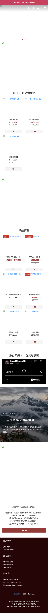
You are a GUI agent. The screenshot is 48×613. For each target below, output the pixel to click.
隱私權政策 (17, 594)
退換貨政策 (7, 567)
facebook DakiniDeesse (12, 582)
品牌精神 (6, 547)
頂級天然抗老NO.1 (9, 549)
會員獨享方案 (8, 562)
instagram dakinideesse (12, 585)
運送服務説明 (8, 564)
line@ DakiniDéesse (10, 579)
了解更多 (24, 530)
